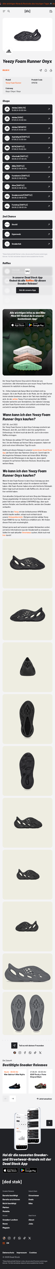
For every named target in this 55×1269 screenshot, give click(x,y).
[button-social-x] (40, 1052)
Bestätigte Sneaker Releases (25, 1065)
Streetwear (26, 532)
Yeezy (16, 512)
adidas (15, 399)
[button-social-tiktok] (35, 1052)
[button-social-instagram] (19, 1052)
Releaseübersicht (16, 517)
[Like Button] (50, 70)
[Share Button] (40, 70)
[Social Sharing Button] (14, 1045)
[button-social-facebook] (24, 1052)
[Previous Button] (6, 1099)
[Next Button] (13, 1099)
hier (4, 535)
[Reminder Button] (45, 70)
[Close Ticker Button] (50, 3)
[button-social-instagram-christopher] (14, 1052)
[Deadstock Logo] (27, 11)
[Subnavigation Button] (4, 11)
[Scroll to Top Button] (49, 1123)
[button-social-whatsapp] (30, 1052)
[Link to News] (8, 11)
